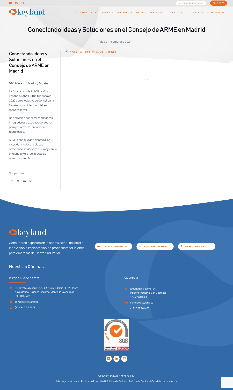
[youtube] (10, 3)
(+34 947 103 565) (25, 307)
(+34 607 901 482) (140, 308)
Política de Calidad (116, 381)
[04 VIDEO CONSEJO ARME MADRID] (144, 52)
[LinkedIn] (24, 181)
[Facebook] (12, 181)
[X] (18, 181)
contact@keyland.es (26, 301)
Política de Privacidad (93, 381)
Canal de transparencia (164, 381)
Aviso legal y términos (67, 381)
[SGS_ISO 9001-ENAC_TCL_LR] (116, 321)
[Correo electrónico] (30, 181)
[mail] (22, 3)
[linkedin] (16, 3)
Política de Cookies (139, 381)
